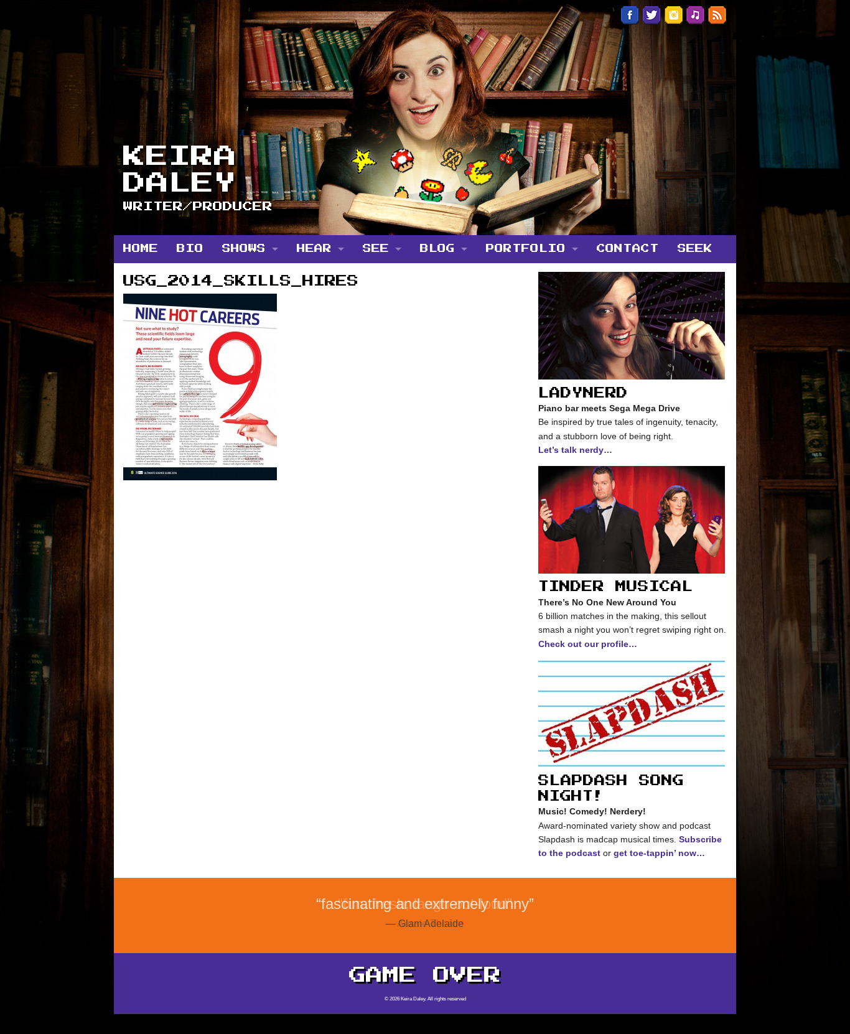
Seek (695, 249)
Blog (437, 249)
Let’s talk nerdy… (575, 450)
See (376, 249)
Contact (628, 249)
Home (140, 249)
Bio (190, 249)
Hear (314, 249)
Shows (244, 249)
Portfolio (526, 249)
